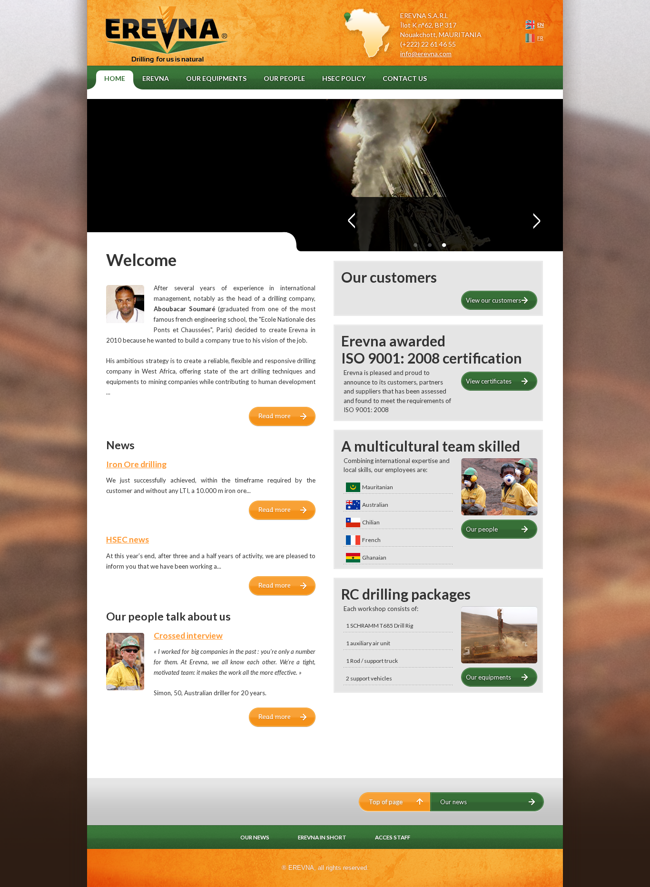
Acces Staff (392, 837)
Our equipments (488, 677)
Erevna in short (322, 837)
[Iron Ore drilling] (282, 518)
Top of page (386, 802)
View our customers (493, 300)
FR (540, 38)
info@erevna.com (426, 53)
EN (540, 24)
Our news (453, 802)
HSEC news (127, 539)
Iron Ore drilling (136, 464)
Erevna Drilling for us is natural (171, 43)
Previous (348, 221)
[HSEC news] (282, 593)
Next (535, 221)
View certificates (489, 381)
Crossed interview (188, 636)
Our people (482, 529)
